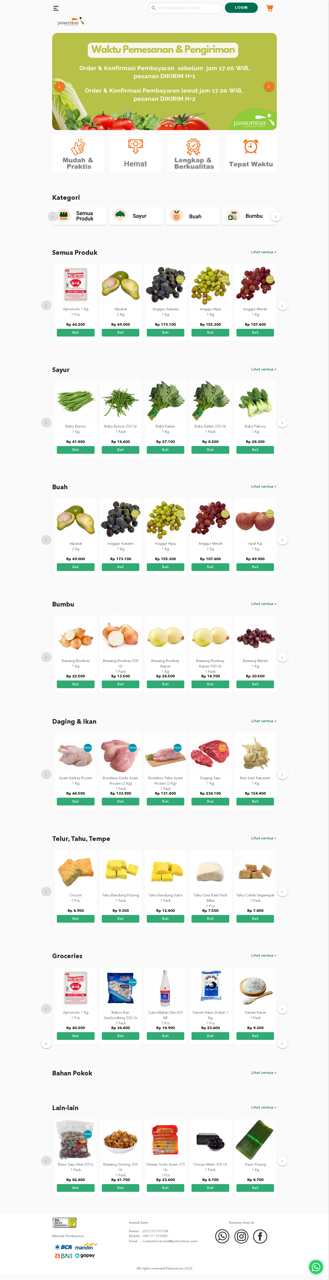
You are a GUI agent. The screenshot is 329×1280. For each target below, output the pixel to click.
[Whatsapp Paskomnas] (223, 1243)
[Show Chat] (316, 1267)
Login (241, 8)
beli (75, 332)
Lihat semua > (264, 252)
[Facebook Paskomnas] (260, 1243)
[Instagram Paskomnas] (242, 1243)
